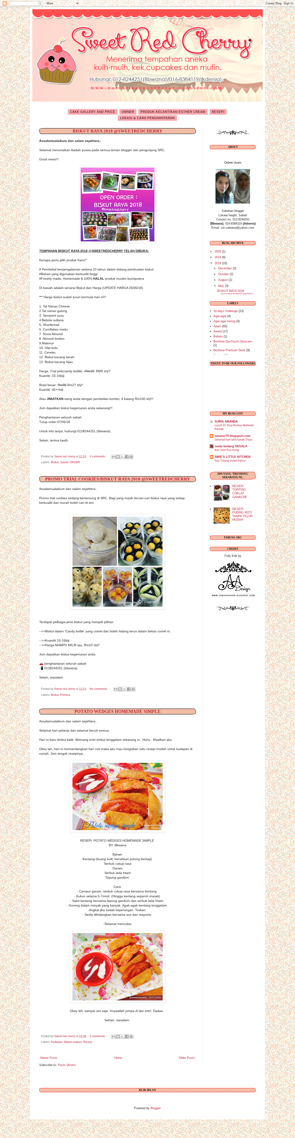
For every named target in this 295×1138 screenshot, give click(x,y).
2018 (218, 263)
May (221, 286)
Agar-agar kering (224, 321)
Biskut (55, 462)
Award (217, 331)
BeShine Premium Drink (229, 350)
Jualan (64, 462)
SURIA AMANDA (226, 421)
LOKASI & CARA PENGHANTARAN (147, 118)
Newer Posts (48, 1058)
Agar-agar (219, 316)
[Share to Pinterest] (131, 456)
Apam (217, 326)
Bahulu (218, 336)
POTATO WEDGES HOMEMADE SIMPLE (117, 711)
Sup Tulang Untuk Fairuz (230, 460)
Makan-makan (73, 1041)
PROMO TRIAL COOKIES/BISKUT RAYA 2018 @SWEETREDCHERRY (117, 479)
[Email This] (113, 456)
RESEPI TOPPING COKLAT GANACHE (239, 491)
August (223, 280)
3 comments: (98, 1036)
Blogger (155, 1108)
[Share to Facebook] (126, 456)
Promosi (65, 694)
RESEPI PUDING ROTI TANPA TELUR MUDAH (242, 514)
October (224, 274)
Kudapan (56, 1041)
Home (118, 1058)
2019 (218, 257)
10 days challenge (225, 311)
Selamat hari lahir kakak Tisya (233, 439)
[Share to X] (122, 456)
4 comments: (98, 456)
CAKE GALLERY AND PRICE (92, 112)
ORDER (75, 462)
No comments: (99, 688)
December (225, 268)
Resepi (87, 1041)
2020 (218, 251)
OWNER (128, 112)
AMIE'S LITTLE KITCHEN (232, 457)
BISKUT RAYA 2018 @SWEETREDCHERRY (117, 131)
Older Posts (187, 1058)
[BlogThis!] (118, 456)
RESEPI (218, 112)
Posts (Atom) (67, 1065)
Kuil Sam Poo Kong (227, 450)
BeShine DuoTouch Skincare (232, 341)
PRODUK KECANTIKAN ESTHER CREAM (173, 112)
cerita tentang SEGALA (231, 446)
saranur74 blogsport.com (233, 436)
